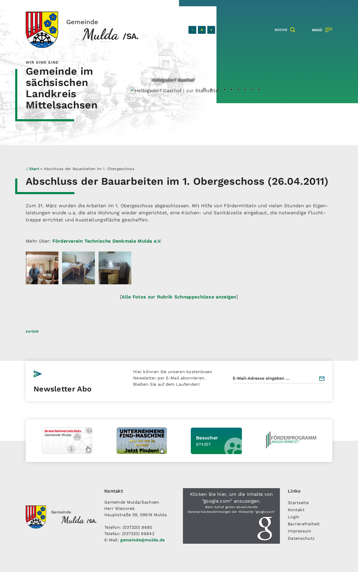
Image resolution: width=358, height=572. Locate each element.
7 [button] (245, 90)
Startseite (298, 502)
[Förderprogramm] (291, 440)
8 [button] (252, 90)
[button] (231, 516)
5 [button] (231, 90)
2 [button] (211, 90)
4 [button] (224, 90)
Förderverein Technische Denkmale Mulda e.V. (106, 241)
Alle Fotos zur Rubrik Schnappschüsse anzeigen (179, 296)
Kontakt (296, 509)
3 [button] (218, 90)
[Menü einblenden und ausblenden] (321, 30)
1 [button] (204, 90)
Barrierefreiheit (304, 523)
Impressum (299, 531)
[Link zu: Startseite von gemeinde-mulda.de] (82, 30)
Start (34, 169)
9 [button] (259, 90)
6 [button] (238, 90)
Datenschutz (301, 538)
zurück (32, 331)
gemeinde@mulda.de (142, 539)
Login (294, 516)
